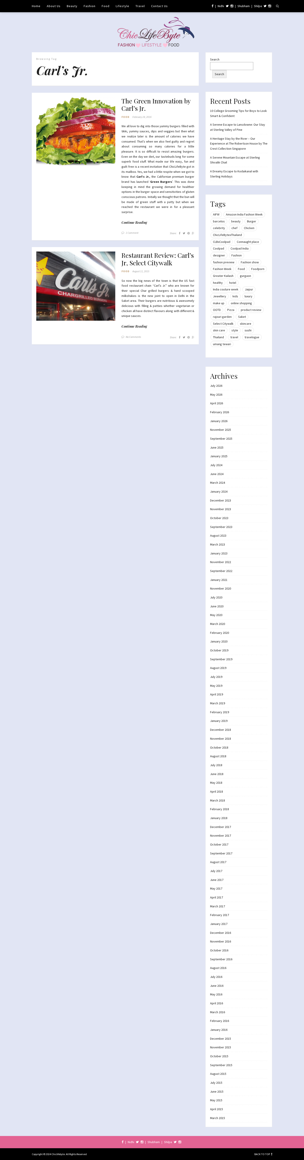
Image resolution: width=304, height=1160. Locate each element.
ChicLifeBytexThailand (227, 235)
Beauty (72, 6)
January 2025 (218, 456)
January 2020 (218, 641)
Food (105, 6)
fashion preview (223, 262)
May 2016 (216, 994)
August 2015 (218, 1074)
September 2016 (221, 959)
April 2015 (216, 1109)
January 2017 (218, 924)
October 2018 (219, 747)
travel (234, 337)
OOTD (217, 310)
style (234, 330)
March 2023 (217, 544)
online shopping (241, 303)
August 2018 (218, 756)
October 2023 (219, 518)
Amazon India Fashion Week (244, 214)
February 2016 (219, 1021)
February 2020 (219, 633)
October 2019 (219, 650)
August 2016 (218, 968)
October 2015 (219, 1056)
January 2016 (218, 1030)
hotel (232, 283)
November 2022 (220, 562)
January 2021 (218, 580)
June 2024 (216, 474)
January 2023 (218, 553)
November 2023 (220, 509)
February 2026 (219, 412)
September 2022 (221, 571)
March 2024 (217, 483)
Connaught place (248, 242)
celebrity (219, 228)
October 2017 (219, 844)
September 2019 (221, 659)
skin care (219, 330)
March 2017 (217, 906)
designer (219, 255)
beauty (236, 221)
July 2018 (216, 765)
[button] (75, 131)
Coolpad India (240, 248)
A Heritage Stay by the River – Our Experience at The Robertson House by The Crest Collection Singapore (239, 144)
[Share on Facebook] (179, 233)
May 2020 (216, 615)
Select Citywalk (223, 324)
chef (234, 228)
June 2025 (216, 447)
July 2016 (216, 977)
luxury (248, 296)
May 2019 (216, 686)
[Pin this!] (188, 233)
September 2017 (221, 853)
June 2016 (216, 986)
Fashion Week (222, 269)
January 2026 (218, 421)
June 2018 (216, 774)
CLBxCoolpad (221, 242)
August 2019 (218, 668)
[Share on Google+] (193, 233)
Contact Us (159, 6)
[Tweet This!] (184, 233)
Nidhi (221, 6)
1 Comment (132, 232)
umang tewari (222, 344)
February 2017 (219, 915)
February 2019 (219, 712)
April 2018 (216, 791)
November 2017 (220, 836)
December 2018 (220, 730)
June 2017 (216, 880)
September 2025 (221, 439)
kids (235, 296)
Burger (251, 221)
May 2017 (216, 888)
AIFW (216, 214)
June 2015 (216, 1092)
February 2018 (219, 809)
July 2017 (216, 871)
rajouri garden (222, 317)
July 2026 (216, 386)
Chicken (249, 228)
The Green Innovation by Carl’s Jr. (156, 104)
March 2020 (217, 624)
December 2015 (220, 1039)
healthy (218, 283)
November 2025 (220, 430)
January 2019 (218, 721)
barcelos (219, 221)
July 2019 (216, 677)
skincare (245, 324)
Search (214, 59)
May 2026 (216, 395)
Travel (140, 6)
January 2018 (218, 818)
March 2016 (217, 1012)
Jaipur (249, 289)
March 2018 (217, 800)
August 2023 (218, 536)
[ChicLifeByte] (152, 31)
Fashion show (250, 262)
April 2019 (216, 694)
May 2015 (216, 1100)
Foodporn (257, 269)
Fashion (89, 6)
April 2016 (216, 1003)
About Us (54, 6)
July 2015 (216, 1083)
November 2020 (220, 588)
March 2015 (217, 1118)
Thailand (218, 337)
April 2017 (216, 897)
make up (218, 303)
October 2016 (219, 950)
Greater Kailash (223, 276)
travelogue (252, 337)
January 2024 (218, 491)
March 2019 (217, 703)
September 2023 (221, 527)
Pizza (230, 310)
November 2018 (220, 739)
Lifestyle (122, 6)
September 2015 (221, 1065)
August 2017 (218, 862)
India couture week (225, 289)
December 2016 (220, 933)
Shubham (243, 6)
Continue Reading (134, 222)
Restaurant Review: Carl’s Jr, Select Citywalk (158, 259)
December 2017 (220, 827)
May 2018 (216, 783)
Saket (242, 317)
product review (251, 310)
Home (36, 6)
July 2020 (216, 597)
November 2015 (220, 1047)
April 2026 (216, 403)
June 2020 (216, 606)
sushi (248, 330)
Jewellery (219, 296)
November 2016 (220, 941)
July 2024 (216, 465)
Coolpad (218, 248)
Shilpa (258, 6)
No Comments (133, 336)
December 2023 (220, 500)
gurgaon (245, 276)
